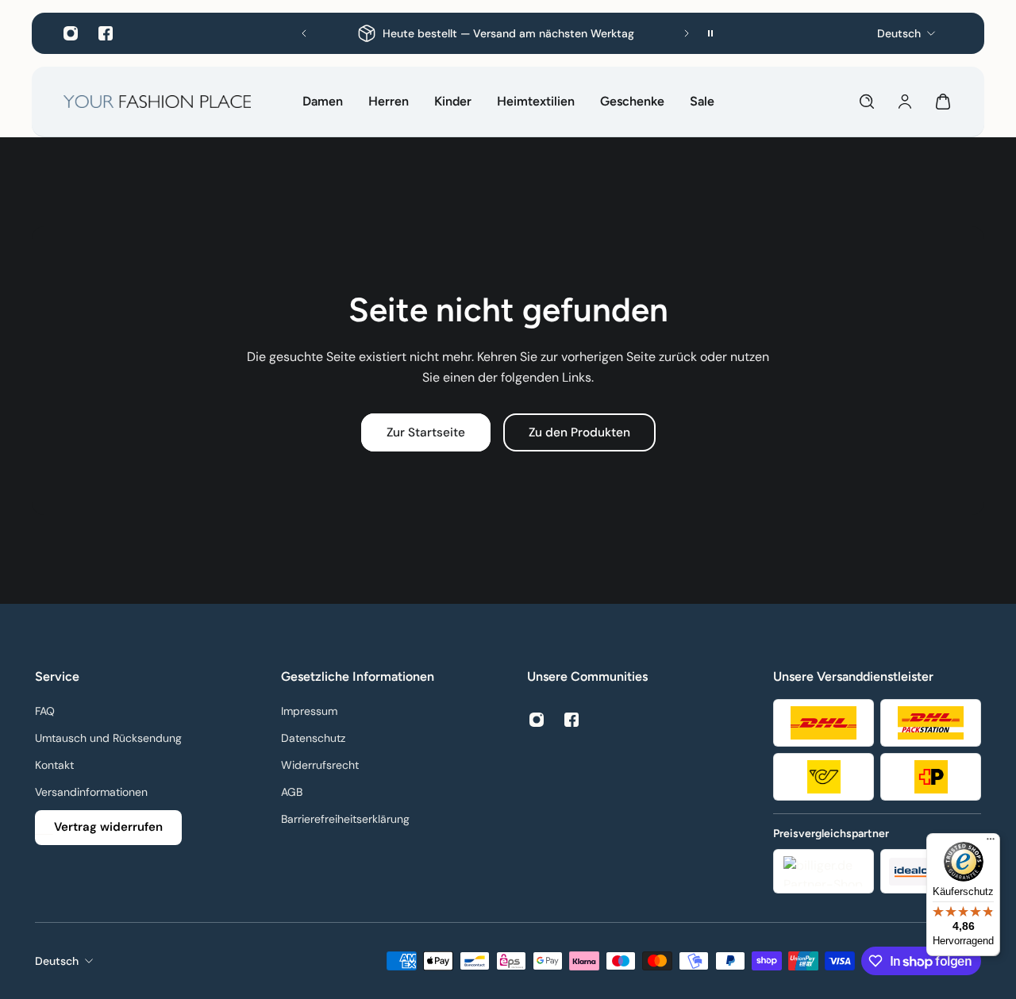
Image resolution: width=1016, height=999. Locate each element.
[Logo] (157, 101)
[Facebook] (105, 33)
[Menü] (990, 842)
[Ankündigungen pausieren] (710, 33)
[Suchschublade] (867, 101)
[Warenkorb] (943, 101)
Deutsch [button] (57, 961)
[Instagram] (70, 33)
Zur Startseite (426, 432)
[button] (304, 33)
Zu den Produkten (579, 432)
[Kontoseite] (905, 101)
